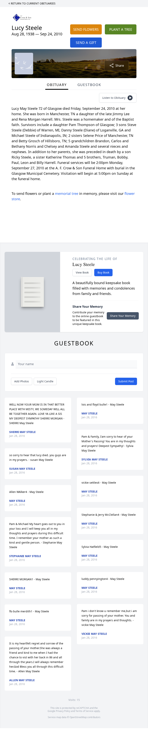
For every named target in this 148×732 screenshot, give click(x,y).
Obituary (56, 84)
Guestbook (89, 84)
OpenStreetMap (78, 717)
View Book (82, 272)
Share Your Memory (122, 316)
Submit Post (126, 381)
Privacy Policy (63, 711)
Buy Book (103, 272)
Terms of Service (84, 711)
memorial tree (66, 193)
